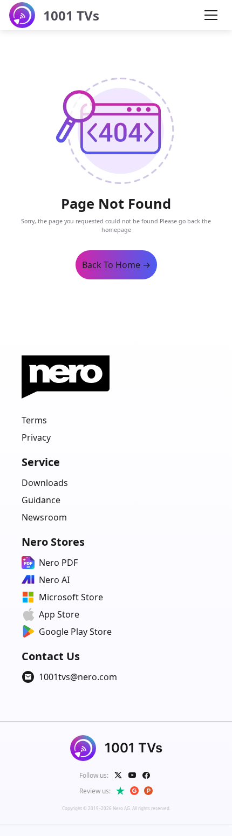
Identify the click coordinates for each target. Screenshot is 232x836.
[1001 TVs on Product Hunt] (148, 790)
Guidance (41, 500)
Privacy (36, 437)
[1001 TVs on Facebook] (146, 775)
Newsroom (44, 517)
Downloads (45, 483)
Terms (34, 420)
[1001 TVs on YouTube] (132, 775)
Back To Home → (116, 265)
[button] (211, 15)
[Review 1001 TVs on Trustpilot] (120, 790)
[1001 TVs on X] (118, 775)
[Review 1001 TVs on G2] (134, 790)
